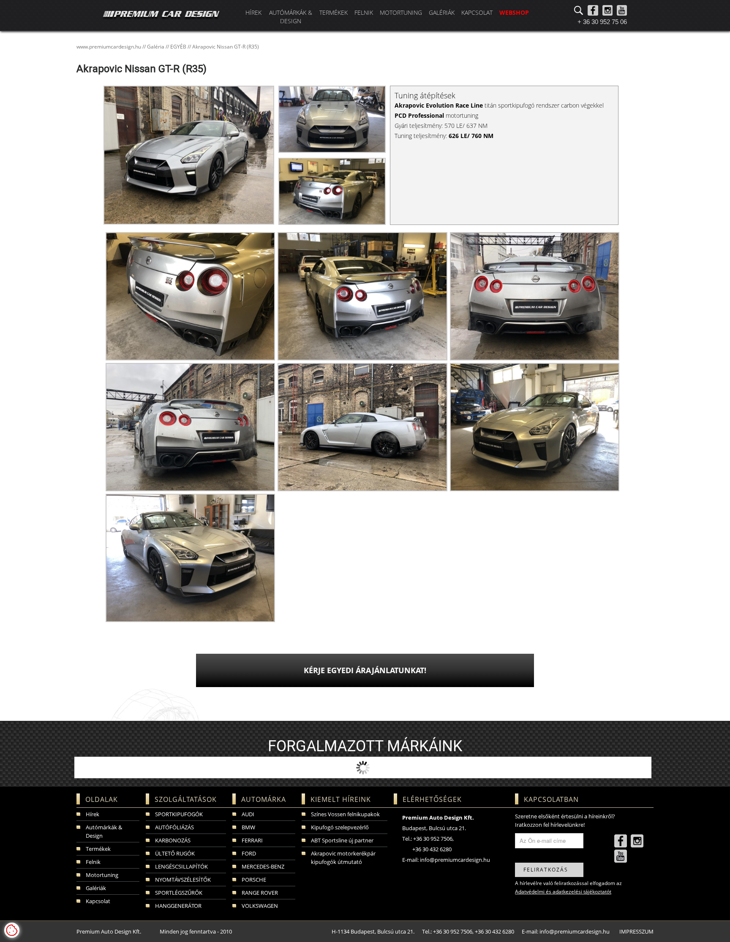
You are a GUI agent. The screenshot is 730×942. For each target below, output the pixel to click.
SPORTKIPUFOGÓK (179, 814)
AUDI (248, 814)
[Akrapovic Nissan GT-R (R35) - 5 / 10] (361, 295)
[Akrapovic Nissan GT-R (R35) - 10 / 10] (189, 557)
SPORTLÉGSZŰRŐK (178, 892)
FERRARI (252, 840)
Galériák (442, 12)
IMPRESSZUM (636, 931)
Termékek (333, 12)
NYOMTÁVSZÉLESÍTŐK (183, 879)
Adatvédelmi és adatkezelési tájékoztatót (563, 891)
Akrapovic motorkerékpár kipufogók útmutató (343, 858)
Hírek (253, 12)
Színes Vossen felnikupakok (345, 814)
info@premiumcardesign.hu (455, 860)
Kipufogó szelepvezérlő (340, 827)
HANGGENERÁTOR (178, 906)
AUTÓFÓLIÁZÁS (174, 827)
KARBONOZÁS (173, 840)
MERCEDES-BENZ (263, 866)
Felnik (363, 12)
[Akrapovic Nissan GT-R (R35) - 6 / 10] (534, 295)
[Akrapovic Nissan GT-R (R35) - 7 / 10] (189, 426)
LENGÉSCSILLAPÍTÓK (181, 866)
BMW (248, 827)
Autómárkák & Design (290, 16)
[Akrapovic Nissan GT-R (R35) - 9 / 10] (534, 426)
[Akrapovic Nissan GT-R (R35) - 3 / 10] (332, 191)
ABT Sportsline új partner (342, 840)
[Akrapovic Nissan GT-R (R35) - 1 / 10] (189, 158)
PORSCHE (254, 879)
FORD (249, 853)
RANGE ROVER (260, 892)
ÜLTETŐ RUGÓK (175, 853)
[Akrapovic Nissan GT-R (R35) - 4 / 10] (189, 295)
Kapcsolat (477, 12)
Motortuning (401, 12)
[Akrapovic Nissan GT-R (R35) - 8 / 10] (361, 426)
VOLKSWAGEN (260, 906)
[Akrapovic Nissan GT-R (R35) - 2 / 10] (332, 119)
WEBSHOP (514, 12)
